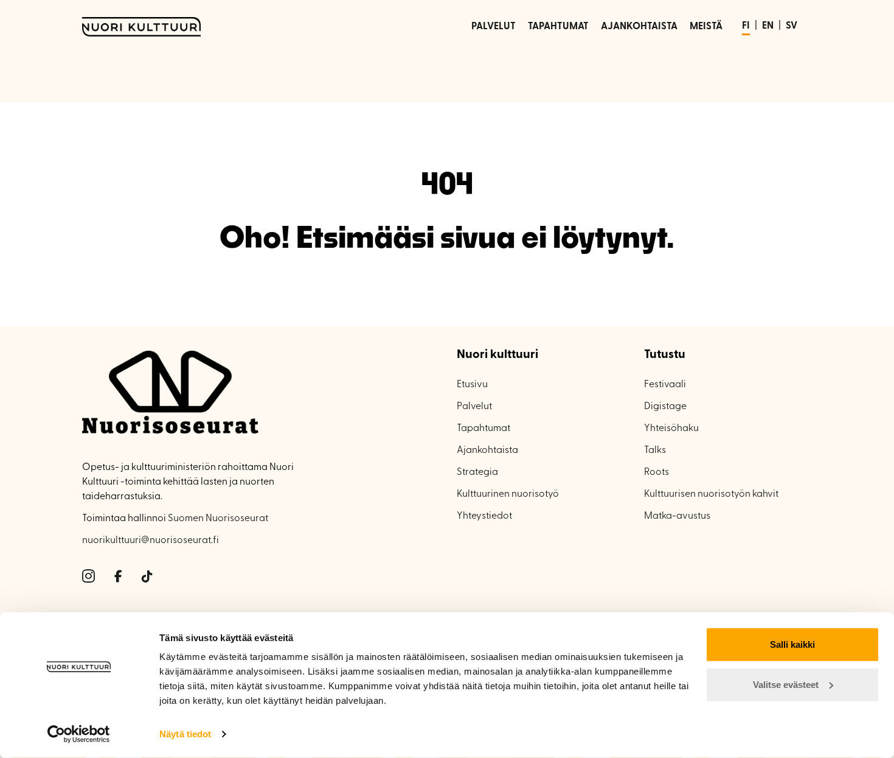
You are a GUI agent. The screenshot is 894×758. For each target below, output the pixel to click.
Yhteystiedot (484, 516)
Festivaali (665, 385)
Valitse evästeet (786, 684)
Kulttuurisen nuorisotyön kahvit (711, 494)
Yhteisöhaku (671, 428)
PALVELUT (493, 27)
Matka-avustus (677, 516)
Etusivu (472, 385)
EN (768, 26)
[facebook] (118, 577)
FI (746, 26)
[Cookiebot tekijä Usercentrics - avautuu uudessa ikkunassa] (79, 734)
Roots (656, 472)
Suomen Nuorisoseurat (218, 519)
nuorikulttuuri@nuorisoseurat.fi (150, 541)
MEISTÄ (706, 27)
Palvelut (474, 407)
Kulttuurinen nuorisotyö (508, 494)
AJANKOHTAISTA (639, 27)
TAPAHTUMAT (558, 27)
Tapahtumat (483, 428)
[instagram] (88, 577)
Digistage (665, 407)
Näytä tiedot (185, 734)
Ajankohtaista (487, 450)
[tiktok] (147, 577)
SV (791, 26)
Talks (655, 450)
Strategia (477, 472)
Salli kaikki (792, 644)
